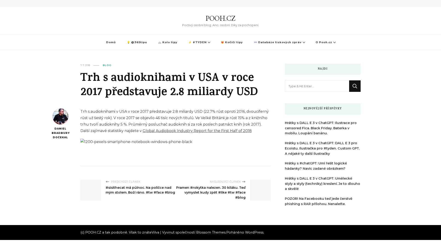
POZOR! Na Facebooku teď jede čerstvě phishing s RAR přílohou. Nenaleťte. (318, 201)
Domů (111, 42)
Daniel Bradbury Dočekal (60, 133)
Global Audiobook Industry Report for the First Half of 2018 (197, 131)
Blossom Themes (211, 232)
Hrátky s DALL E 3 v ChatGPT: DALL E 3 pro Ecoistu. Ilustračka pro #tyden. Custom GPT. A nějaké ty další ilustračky (322, 148)
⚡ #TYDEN (197, 42)
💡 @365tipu (137, 42)
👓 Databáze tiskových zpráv (278, 42)
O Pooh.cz (324, 42)
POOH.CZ (220, 18)
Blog (107, 65)
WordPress (254, 232)
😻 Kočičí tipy (232, 42)
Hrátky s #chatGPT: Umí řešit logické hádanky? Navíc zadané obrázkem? (316, 166)
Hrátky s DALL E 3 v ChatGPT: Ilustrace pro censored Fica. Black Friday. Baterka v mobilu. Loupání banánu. (321, 128)
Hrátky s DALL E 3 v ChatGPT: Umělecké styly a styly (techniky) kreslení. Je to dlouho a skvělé (322, 183)
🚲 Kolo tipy (167, 42)
